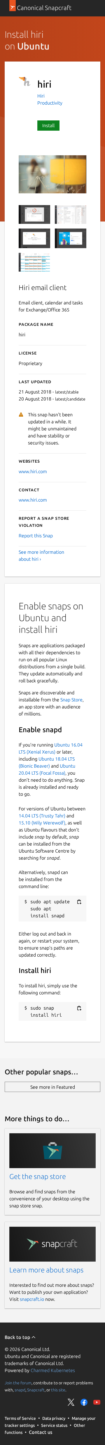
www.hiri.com (33, 471)
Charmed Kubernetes (53, 1370)
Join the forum (18, 1383)
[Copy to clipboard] (79, 902)
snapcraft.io (32, 1299)
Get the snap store (37, 1176)
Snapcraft (36, 1390)
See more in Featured (52, 1087)
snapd (20, 1390)
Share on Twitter (71, 1402)
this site (58, 1390)
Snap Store (71, 699)
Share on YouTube (96, 1402)
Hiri (41, 95)
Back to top (18, 1337)
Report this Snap (36, 535)
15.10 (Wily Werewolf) (42, 822)
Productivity (49, 102)
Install (48, 125)
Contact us (40, 1432)
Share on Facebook (84, 1402)
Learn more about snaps (46, 1270)
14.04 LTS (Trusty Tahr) (42, 815)
